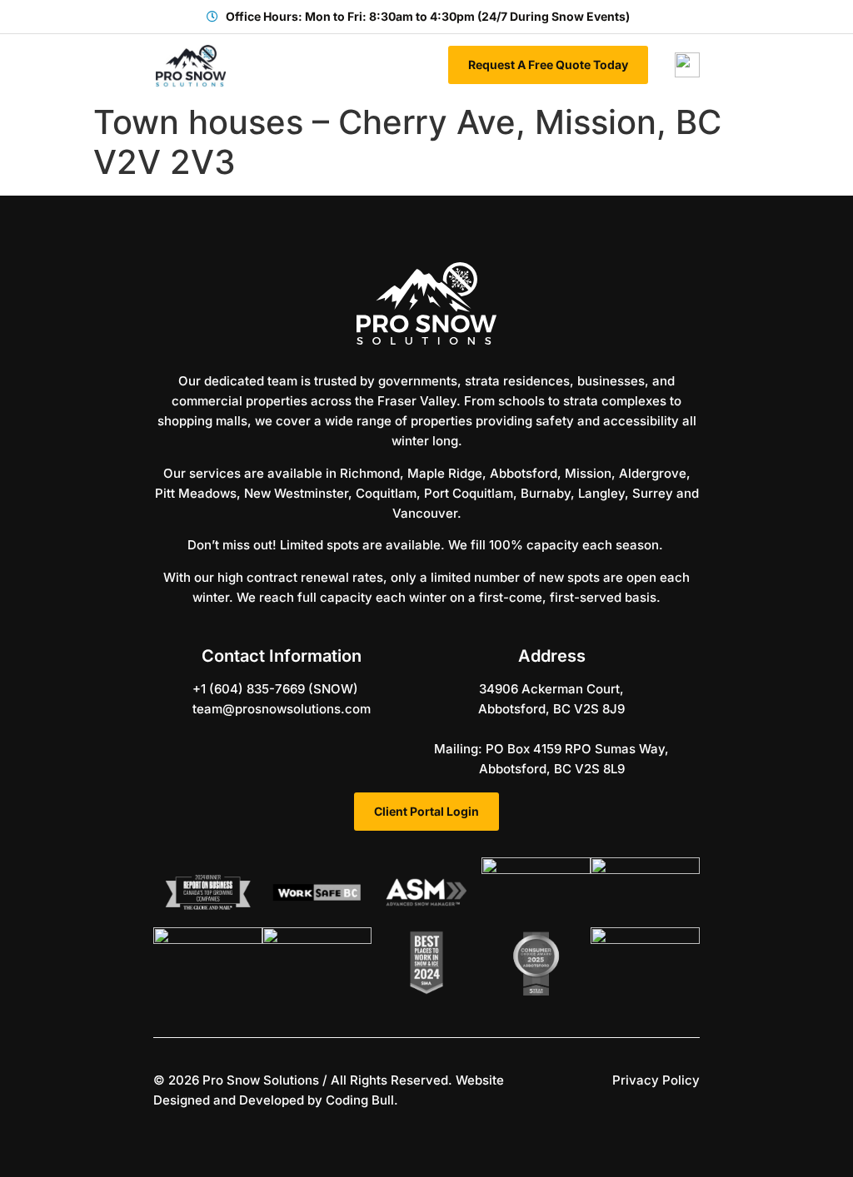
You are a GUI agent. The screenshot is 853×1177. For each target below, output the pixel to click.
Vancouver (424, 513)
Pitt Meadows (196, 493)
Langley (601, 493)
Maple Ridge (444, 473)
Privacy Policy (656, 1080)
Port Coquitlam (468, 493)
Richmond (370, 473)
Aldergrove (652, 473)
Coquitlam (386, 493)
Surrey (652, 493)
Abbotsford (523, 473)
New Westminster (296, 493)
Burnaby (546, 493)
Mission (588, 473)
